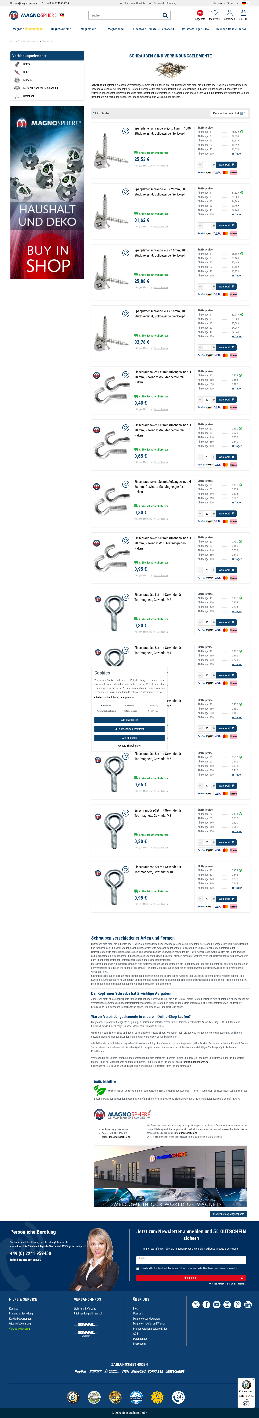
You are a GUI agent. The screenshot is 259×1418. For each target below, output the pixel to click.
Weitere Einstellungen (129, 745)
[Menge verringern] (200, 165)
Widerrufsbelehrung (20, 1323)
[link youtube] (217, 1304)
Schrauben (29, 95)
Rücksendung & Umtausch (88, 1313)
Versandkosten (161, 165)
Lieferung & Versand (85, 1308)
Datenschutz (140, 1338)
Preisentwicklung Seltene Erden (150, 1328)
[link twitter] (196, 1304)
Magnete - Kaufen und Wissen (149, 1323)
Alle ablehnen (129, 737)
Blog (135, 1308)
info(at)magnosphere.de (196, 1061)
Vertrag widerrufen (19, 1328)
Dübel (26, 72)
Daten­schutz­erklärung (108, 697)
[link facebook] (206, 1304)
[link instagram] (227, 1304)
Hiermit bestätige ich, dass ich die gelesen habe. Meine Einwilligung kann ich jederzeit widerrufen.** (189, 1268)
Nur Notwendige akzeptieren (129, 728)
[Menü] (253, 1380)
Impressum (139, 1343)
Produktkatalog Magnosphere (228, 1213)
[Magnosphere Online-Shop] (37, 15)
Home (11, 41)
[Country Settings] (245, 2)
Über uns (217, 3)
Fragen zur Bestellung (21, 1313)
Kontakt (13, 1308)
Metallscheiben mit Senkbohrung (40, 88)
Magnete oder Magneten (146, 1318)
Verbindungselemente (28, 41)
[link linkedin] (248, 1304)
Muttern (27, 80)
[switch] (246, 1403)
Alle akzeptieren (129, 719)
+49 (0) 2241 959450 (58, 3)
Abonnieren (190, 1277)
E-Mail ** (143, 1258)
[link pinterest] (237, 1304)
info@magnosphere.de (27, 3)
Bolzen (27, 64)
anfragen (237, 153)
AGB (135, 1333)
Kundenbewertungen (20, 1318)
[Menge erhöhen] (213, 165)
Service (231, 3)
